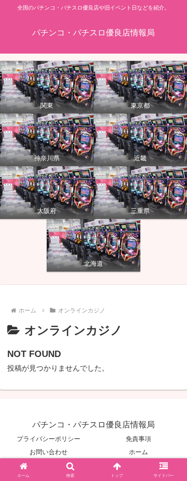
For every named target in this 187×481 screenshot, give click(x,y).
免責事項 (138, 438)
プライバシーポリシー (48, 438)
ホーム (138, 452)
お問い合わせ (49, 452)
